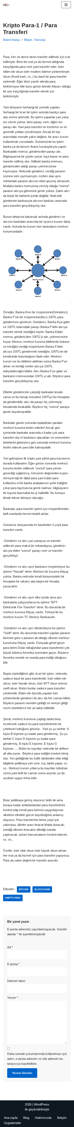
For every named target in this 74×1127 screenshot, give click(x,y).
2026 (28, 1104)
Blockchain (42, 889)
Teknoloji (39, 39)
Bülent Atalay (11, 39)
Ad (10, 947)
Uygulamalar (12, 1123)
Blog (26, 1117)
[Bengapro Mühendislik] (6, 5)
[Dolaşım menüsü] (66, 4)
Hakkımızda (43, 1117)
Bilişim (28, 39)
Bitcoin (23, 889)
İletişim (62, 1117)
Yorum (12, 997)
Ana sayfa (10, 1117)
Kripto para (13, 898)
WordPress (41, 1104)
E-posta (13, 964)
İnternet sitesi (16, 981)
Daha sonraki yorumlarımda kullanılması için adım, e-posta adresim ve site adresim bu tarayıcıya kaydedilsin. (37, 1058)
